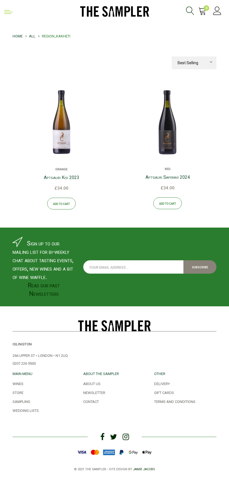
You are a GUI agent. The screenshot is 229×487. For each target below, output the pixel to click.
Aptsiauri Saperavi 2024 (167, 177)
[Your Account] (217, 12)
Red (168, 168)
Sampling (21, 401)
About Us (92, 383)
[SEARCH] (191, 12)
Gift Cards (164, 392)
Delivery (162, 383)
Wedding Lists (26, 410)
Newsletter (94, 392)
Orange (61, 168)
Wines (18, 383)
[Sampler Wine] (114, 10)
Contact (91, 401)
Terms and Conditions (174, 401)
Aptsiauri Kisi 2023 (61, 177)
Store (18, 392)
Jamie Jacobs (144, 468)
